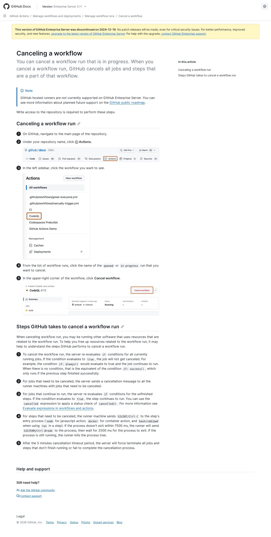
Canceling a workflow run (46, 123)
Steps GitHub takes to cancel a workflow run (67, 326)
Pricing (85, 522)
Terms (50, 522)
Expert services (103, 522)
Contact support (31, 496)
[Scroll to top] (262, 528)
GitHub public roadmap (127, 102)
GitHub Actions (19, 16)
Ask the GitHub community (37, 490)
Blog (119, 522)
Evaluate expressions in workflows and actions (58, 408)
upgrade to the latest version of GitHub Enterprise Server (88, 33)
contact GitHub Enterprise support (183, 33)
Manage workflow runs (99, 16)
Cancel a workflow (130, 16)
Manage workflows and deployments (57, 16)
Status (74, 522)
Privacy (62, 522)
